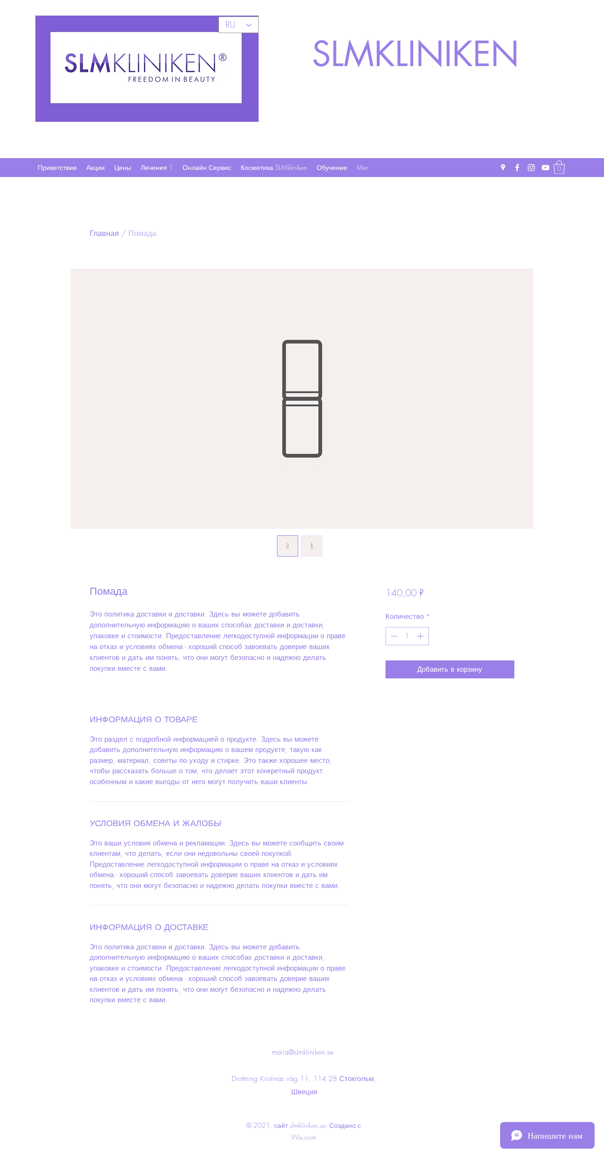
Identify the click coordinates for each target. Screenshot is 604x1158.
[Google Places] (503, 167)
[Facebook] (517, 167)
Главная (104, 233)
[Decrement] (393, 636)
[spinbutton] (407, 636)
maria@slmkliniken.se (303, 1052)
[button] (559, 167)
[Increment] (421, 636)
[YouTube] (545, 167)
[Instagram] (531, 167)
